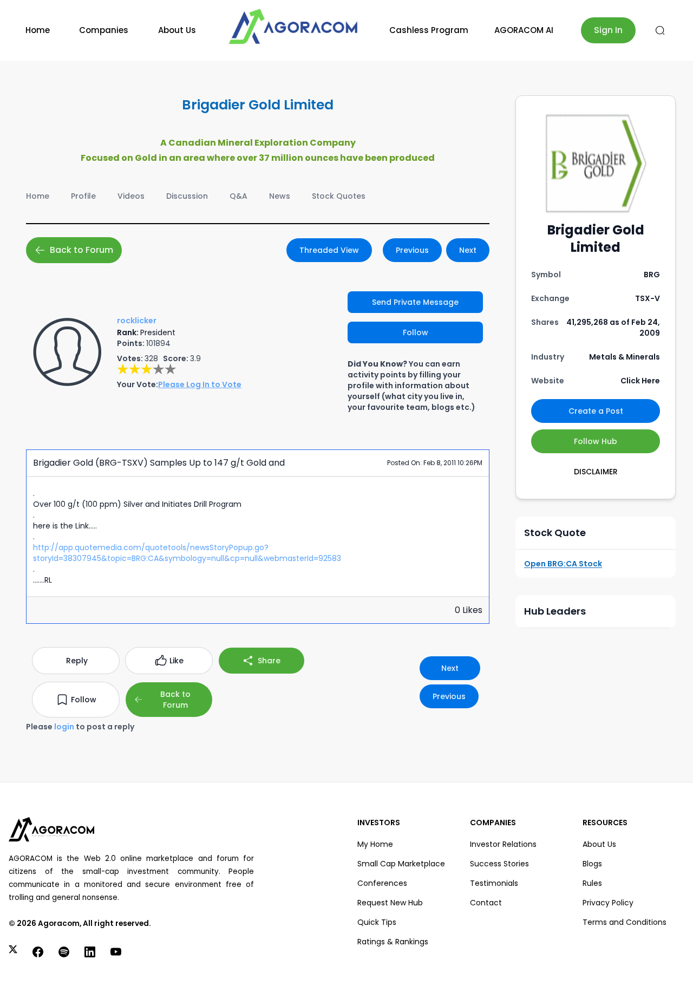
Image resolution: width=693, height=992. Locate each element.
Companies (103, 30)
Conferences (382, 883)
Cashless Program (428, 30)
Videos (131, 196)
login (64, 726)
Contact (486, 902)
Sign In (608, 30)
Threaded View (329, 250)
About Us (177, 30)
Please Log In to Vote (199, 384)
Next (467, 250)
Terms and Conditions (624, 922)
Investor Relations (503, 844)
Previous (412, 250)
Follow (415, 332)
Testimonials (494, 883)
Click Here (640, 380)
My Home (375, 844)
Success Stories (499, 863)
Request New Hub (390, 902)
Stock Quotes (338, 196)
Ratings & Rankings (392, 941)
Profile (83, 196)
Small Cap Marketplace (401, 863)
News (279, 196)
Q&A (238, 196)
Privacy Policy (608, 902)
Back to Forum (81, 250)
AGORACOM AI (523, 30)
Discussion (187, 196)
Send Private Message (415, 302)
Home (37, 30)
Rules (592, 883)
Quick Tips (376, 922)
